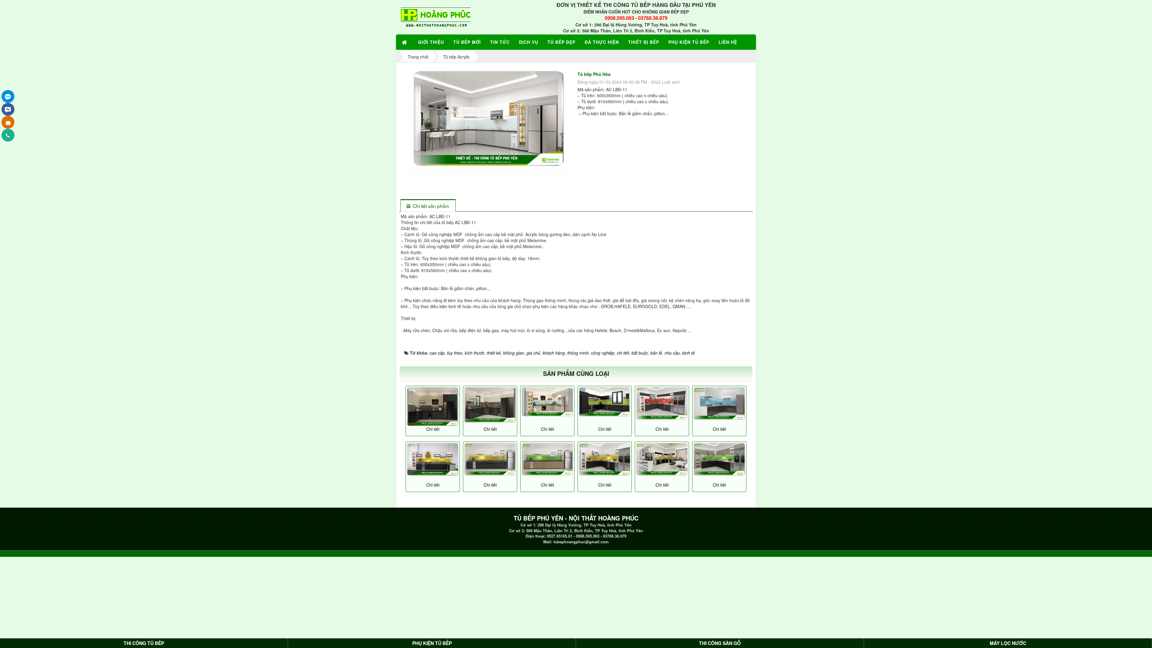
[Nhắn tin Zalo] (8, 96)
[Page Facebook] (8, 109)
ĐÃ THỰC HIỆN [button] (602, 42)
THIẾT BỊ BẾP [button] (643, 42)
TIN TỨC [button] (500, 42)
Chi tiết (433, 429)
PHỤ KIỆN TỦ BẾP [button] (688, 42)
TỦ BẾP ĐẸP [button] (561, 42)
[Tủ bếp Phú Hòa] (489, 118)
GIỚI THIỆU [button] (431, 42)
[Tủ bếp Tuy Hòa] (547, 401)
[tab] (428, 206)
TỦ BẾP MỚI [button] (467, 42)
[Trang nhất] (405, 42)
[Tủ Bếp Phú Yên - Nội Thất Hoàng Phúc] (435, 17)
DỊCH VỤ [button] (528, 42)
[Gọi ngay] (8, 135)
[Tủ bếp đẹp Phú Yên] (662, 403)
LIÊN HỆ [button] (727, 42)
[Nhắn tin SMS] (8, 122)
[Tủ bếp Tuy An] (432, 406)
